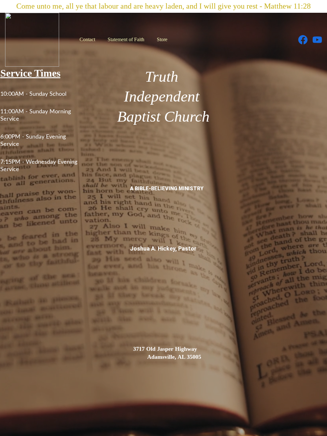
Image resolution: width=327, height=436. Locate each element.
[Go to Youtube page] (317, 39)
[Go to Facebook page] (305, 39)
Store (162, 39)
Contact (87, 39)
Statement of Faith (126, 39)
